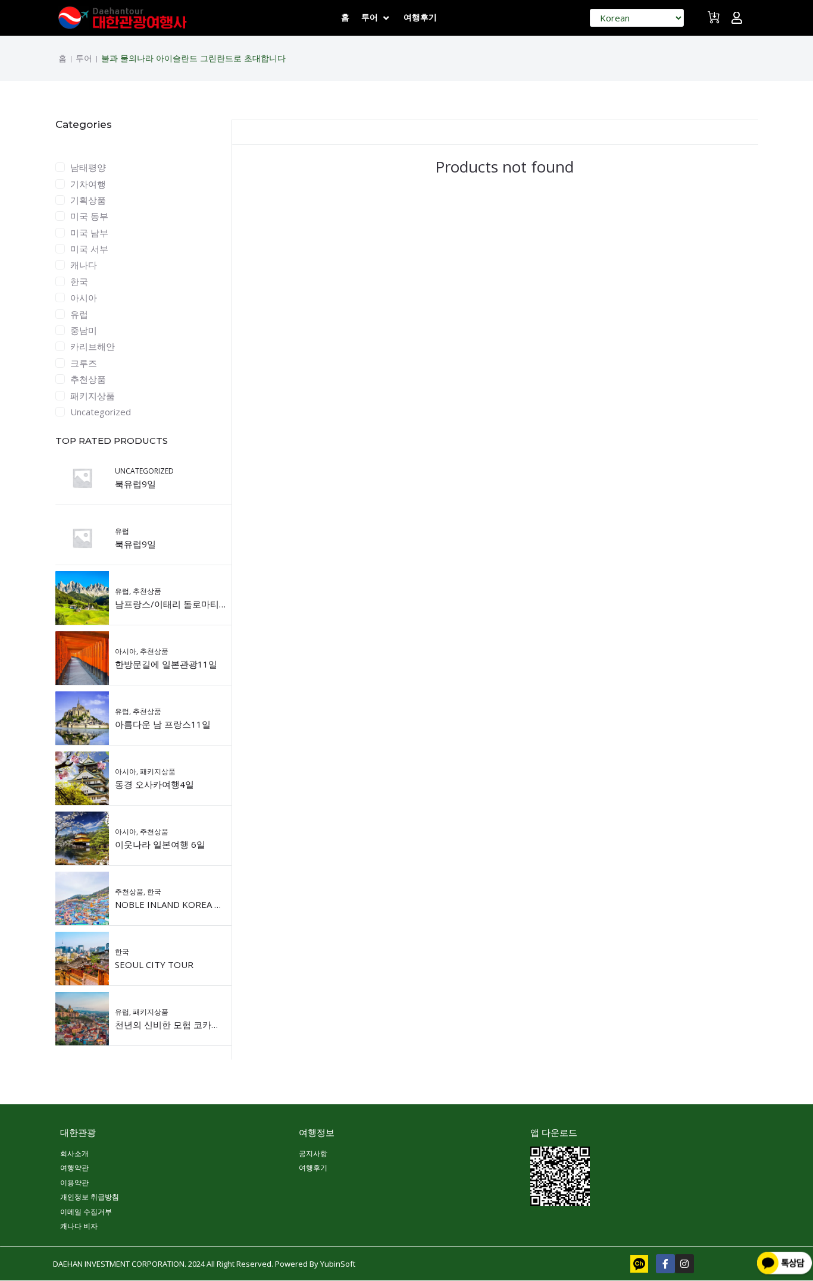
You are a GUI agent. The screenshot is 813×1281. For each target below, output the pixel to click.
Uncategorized (100, 412)
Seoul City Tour (154, 964)
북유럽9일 (135, 484)
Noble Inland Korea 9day (176, 904)
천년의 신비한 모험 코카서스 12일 (183, 1025)
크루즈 (83, 363)
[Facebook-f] (665, 1263)
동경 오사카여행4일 (154, 784)
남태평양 (88, 167)
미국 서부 (89, 249)
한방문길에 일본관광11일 (166, 664)
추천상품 (88, 379)
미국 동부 (89, 216)
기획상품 (88, 200)
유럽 (79, 314)
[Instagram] (684, 1263)
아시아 (83, 297)
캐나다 (83, 265)
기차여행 (88, 184)
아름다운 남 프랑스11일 (163, 724)
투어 (84, 58)
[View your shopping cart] (715, 22)
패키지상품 (92, 396)
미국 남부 (89, 233)
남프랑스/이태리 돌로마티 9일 (175, 604)
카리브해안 (92, 346)
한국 (79, 281)
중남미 (83, 330)
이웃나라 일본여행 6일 (160, 844)
